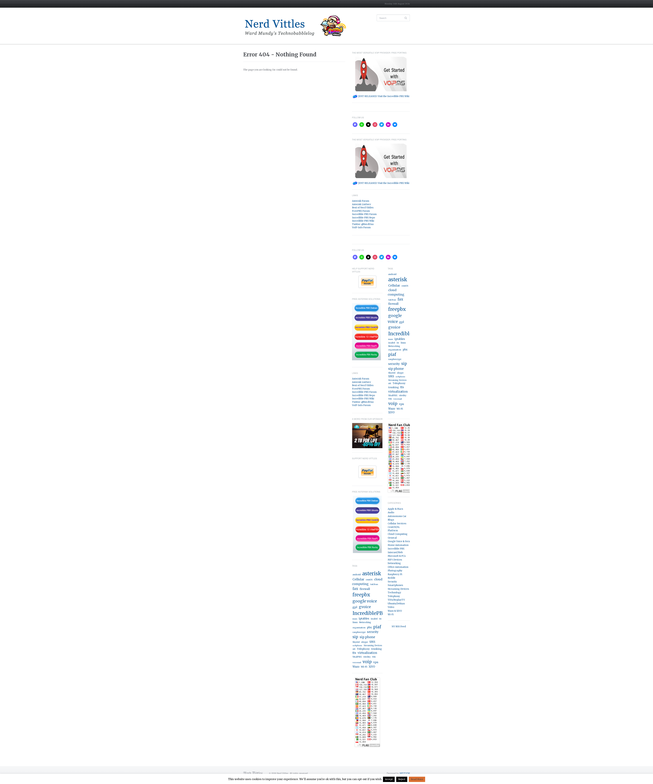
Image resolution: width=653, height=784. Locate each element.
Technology (394, 592)
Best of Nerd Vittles (362, 207)
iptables (364, 618)
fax (355, 589)
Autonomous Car (397, 516)
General (392, 537)
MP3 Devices (395, 559)
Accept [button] (389, 779)
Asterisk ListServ (361, 204)
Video (391, 607)
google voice (365, 601)
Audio (391, 512)
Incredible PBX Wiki (363, 220)
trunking (376, 648)
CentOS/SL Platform (394, 529)
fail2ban (374, 584)
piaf (377, 626)
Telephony (363, 649)
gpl (355, 607)
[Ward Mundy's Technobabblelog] (297, 26)
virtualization (367, 653)
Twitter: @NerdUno (363, 224)
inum (355, 619)
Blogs (391, 519)
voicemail (357, 662)
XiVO (372, 666)
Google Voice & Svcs (399, 541)
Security (392, 581)
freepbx (361, 595)
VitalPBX (357, 657)
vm (374, 656)
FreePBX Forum (361, 211)
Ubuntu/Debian (396, 603)
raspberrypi (359, 632)
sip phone (367, 637)
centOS (369, 580)
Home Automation (398, 545)
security (373, 632)
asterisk (371, 573)
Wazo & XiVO (395, 610)
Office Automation (398, 567)
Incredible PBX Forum (364, 214)
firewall (365, 589)
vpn (375, 662)
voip (367, 661)
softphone (357, 645)
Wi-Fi (364, 666)
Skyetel (356, 642)
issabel (374, 619)
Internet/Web (395, 552)
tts (354, 653)
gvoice (365, 607)
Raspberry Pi (395, 574)
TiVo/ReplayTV (396, 599)
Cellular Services (397, 523)
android (357, 574)
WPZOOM (405, 773)
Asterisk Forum (360, 201)
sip (355, 637)
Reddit (391, 577)
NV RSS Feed (399, 626)
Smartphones (395, 585)
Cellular (358, 579)
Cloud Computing (397, 534)
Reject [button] (401, 779)
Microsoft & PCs (397, 556)
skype (364, 642)
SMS (372, 641)
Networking (365, 622)
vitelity (367, 657)
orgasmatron (359, 627)
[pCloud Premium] (367, 435)
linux (355, 622)
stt (354, 649)
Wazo (356, 666)
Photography (395, 570)
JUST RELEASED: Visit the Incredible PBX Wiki (383, 96)
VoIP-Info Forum (361, 227)
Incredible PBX (396, 548)
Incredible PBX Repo (363, 217)
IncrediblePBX (370, 613)
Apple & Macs (395, 508)
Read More (417, 779)
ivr (380, 619)
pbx (369, 627)
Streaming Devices (373, 645)
